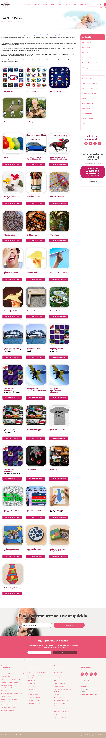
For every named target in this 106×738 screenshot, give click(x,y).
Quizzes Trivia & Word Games (89, 88)
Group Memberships (91, 179)
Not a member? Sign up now (12, 164)
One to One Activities (87, 118)
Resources (16, 660)
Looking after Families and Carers (9, 699)
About (30, 660)
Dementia (8, 660)
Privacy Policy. (14, 735)
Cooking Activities (87, 58)
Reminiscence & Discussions (89, 93)
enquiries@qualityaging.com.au (88, 694)
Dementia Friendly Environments (10, 688)
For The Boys (85, 73)
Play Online (85, 128)
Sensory (84, 98)
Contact (37, 660)
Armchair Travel (86, 47)
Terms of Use (4, 735)
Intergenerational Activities (89, 83)
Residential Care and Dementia (9, 704)
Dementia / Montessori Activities (91, 63)
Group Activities (86, 108)
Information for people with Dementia (11, 693)
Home (3, 21)
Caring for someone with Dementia (10, 679)
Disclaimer (23, 735)
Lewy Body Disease (6, 696)
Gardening (85, 68)
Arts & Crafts (85, 52)
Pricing (43, 660)
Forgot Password (100, 7)
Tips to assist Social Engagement (10, 707)
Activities (10, 21)
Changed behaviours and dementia (10, 682)
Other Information (6, 702)
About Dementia (5, 676)
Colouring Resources (87, 78)
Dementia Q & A (5, 690)
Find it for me (69, 625)
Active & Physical (86, 42)
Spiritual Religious (87, 113)
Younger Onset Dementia (7, 710)
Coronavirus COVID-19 (7, 685)
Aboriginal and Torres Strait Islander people (12, 674)
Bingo (83, 123)
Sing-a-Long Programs (88, 103)
